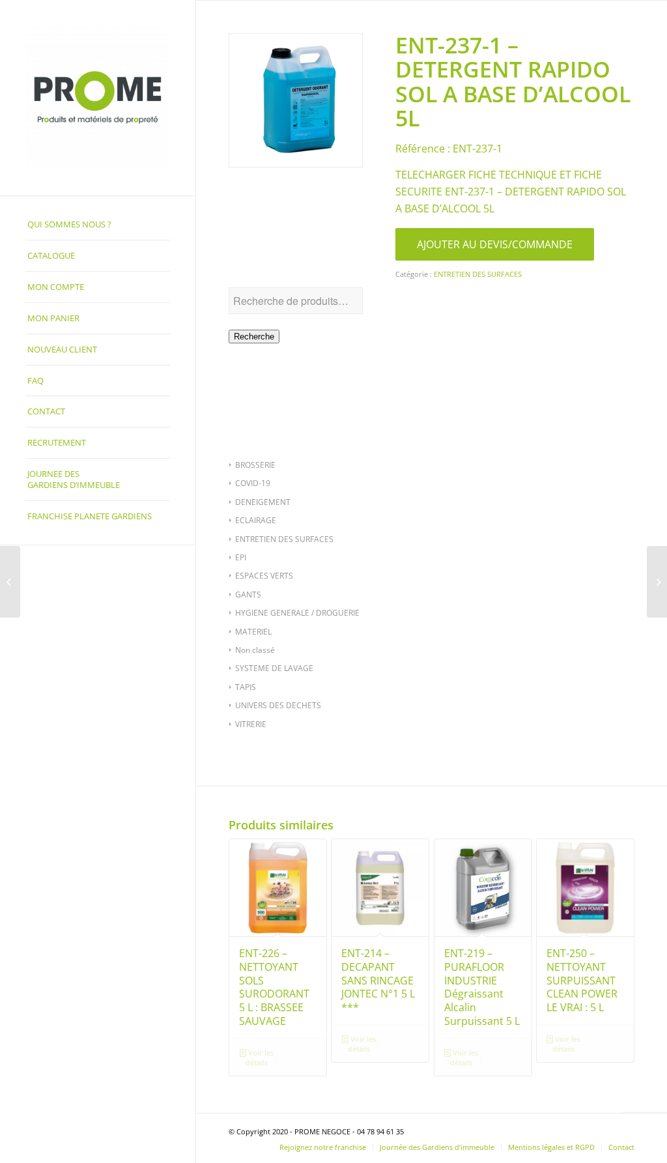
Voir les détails (260, 1057)
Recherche (254, 336)
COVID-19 (252, 483)
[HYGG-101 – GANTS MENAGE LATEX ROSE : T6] (657, 582)
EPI (240, 557)
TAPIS (245, 687)
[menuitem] (97, 224)
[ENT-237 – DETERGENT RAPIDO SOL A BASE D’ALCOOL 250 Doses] (10, 582)
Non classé (255, 649)
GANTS (248, 594)
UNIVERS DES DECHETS (278, 705)
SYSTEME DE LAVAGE (274, 668)
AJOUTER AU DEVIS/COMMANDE (495, 244)
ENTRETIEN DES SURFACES (284, 539)
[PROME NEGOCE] (97, 97)
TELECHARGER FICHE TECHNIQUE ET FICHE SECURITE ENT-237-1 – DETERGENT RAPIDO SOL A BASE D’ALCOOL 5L (510, 191)
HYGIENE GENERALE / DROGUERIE (297, 612)
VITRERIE (250, 724)
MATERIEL (253, 631)
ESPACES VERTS (264, 575)
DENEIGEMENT (263, 502)
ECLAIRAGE (255, 520)
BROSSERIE (255, 464)
